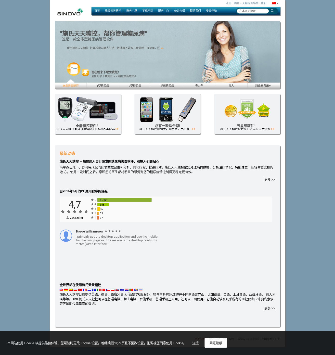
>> (174, 48)
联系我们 (195, 10)
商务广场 (131, 10)
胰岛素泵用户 (263, 85)
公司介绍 (179, 10)
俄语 (131, 294)
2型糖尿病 (135, 85)
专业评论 (211, 10)
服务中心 (163, 10)
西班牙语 (117, 294)
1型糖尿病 (103, 85)
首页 (97, 10)
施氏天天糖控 (113, 10)
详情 (195, 343)
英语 (94, 294)
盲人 (231, 85)
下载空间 (147, 10)
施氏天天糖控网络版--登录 (250, 3)
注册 (228, 3)
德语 (104, 294)
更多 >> (269, 180)
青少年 (199, 85)
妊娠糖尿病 (167, 85)
